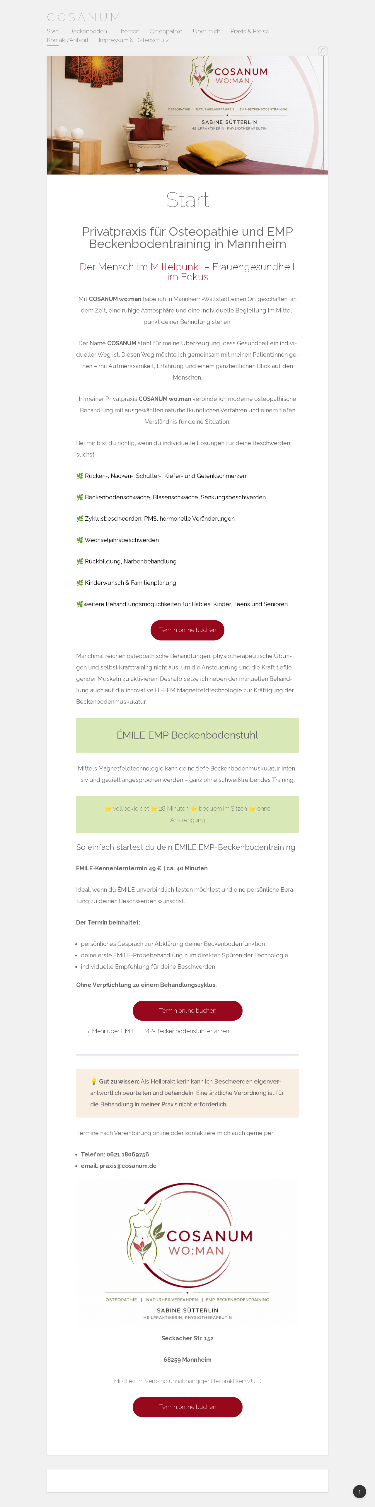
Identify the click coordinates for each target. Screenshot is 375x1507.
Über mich (206, 31)
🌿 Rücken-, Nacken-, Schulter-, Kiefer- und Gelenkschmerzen (161, 475)
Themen (128, 31)
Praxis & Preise (250, 31)
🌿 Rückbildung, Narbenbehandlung (126, 561)
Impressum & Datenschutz (134, 40)
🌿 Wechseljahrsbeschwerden (117, 540)
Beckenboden (88, 31)
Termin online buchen (187, 629)
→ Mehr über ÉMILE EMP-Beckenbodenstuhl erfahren (157, 1031)
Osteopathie (166, 31)
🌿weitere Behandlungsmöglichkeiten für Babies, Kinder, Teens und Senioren (182, 604)
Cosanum (85, 17)
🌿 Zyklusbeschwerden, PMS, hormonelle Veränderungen (155, 518)
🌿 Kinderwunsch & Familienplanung (126, 582)
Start (53, 31)
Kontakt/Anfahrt (67, 40)
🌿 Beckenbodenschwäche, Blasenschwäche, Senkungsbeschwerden (171, 497)
